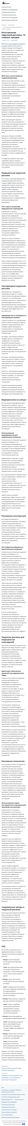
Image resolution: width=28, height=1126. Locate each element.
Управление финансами (9, 15)
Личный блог (11, 25)
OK (23, 1124)
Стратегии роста (6, 7)
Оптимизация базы (7, 1115)
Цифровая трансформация (10, 10)
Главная (4, 25)
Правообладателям (7, 1099)
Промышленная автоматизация (11, 1117)
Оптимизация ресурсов (9, 12)
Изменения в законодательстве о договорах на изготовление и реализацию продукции (12, 1077)
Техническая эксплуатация (10, 17)
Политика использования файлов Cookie (13, 1094)
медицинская (6, 187)
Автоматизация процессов (9, 20)
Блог (3, 1087)
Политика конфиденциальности (11, 1097)
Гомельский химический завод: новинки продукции (12, 1068)
